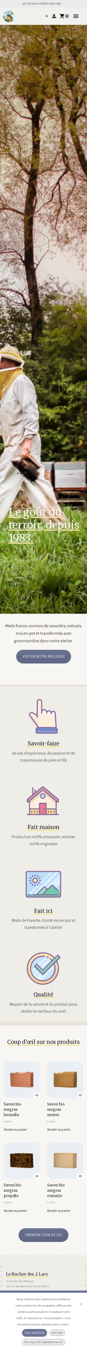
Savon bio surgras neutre (56, 1109)
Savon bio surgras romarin (56, 1190)
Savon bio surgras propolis (12, 1190)
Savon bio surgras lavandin (12, 1109)
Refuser (57, 1333)
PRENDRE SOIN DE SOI (43, 1235)
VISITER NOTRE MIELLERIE (43, 656)
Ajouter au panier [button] (15, 1129)
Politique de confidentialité (43, 1342)
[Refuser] (81, 1304)
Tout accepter (34, 1333)
